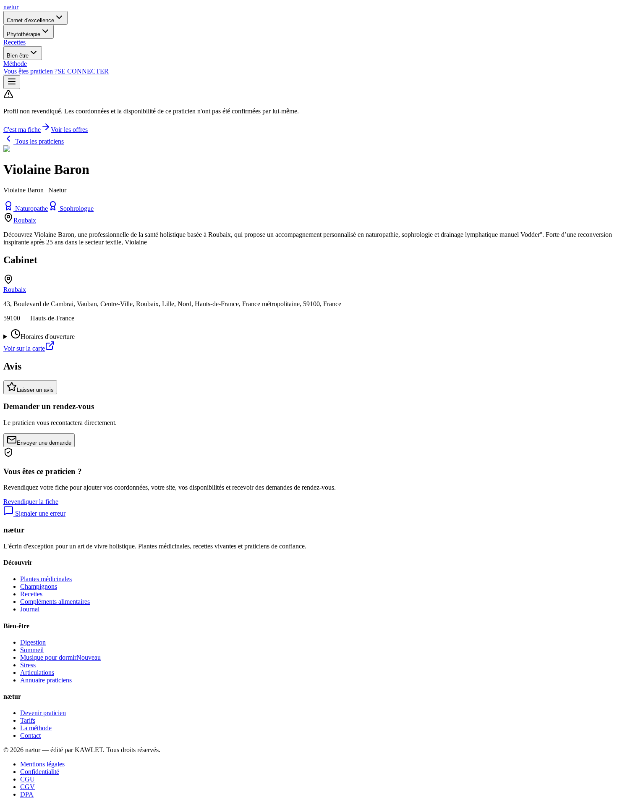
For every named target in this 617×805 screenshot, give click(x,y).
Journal (29, 609)
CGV (27, 786)
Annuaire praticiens (46, 680)
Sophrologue (77, 208)
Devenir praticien (43, 712)
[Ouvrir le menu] (11, 82)
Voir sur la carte (24, 348)
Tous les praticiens (38, 141)
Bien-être (18, 55)
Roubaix (24, 220)
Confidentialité (39, 771)
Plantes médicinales (46, 578)
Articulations (37, 672)
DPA (27, 794)
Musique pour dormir (60, 657)
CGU (27, 779)
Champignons (38, 586)
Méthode (15, 63)
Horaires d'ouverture (48, 336)
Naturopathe (31, 208)
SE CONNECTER (83, 71)
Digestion (33, 642)
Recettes (14, 42)
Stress (28, 665)
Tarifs (27, 720)
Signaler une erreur (39, 513)
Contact (30, 735)
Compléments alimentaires (55, 601)
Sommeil (32, 649)
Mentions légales (42, 764)
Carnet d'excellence (30, 20)
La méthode (36, 728)
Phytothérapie (23, 34)
